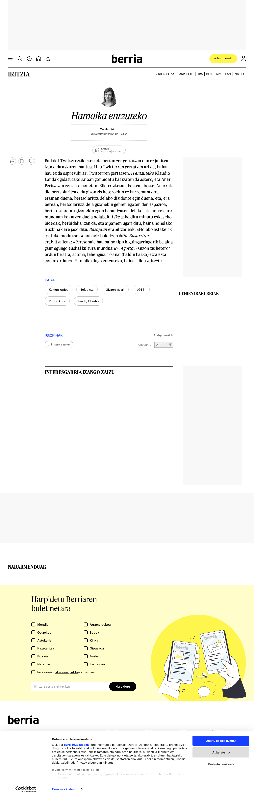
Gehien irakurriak (199, 293)
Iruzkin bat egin (61, 344)
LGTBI (141, 289)
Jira (200, 74)
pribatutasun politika (66, 672)
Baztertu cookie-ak (221, 764)
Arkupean (223, 74)
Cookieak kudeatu (64, 789)
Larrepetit (186, 74)
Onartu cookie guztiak (221, 740)
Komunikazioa (58, 289)
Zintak (239, 74)
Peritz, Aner (57, 301)
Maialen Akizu (109, 129)
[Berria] (23, 723)
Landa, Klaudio (88, 301)
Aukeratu (218, 752)
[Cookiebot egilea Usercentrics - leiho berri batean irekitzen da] (25, 789)
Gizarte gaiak (115, 289)
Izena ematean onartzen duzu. (66, 672)
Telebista (87, 289)
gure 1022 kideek (76, 744)
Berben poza (164, 74)
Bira (209, 74)
